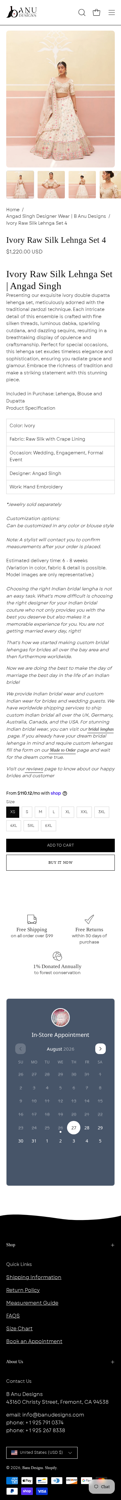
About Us (14, 1361)
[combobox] (60, 348)
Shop (10, 1244)
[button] (81, 12)
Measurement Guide (32, 1303)
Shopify (51, 1468)
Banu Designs (32, 1468)
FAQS (13, 1315)
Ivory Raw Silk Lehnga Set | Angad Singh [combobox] (59, 280)
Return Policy (23, 1290)
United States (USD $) (41, 1452)
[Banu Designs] (21, 12)
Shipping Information (33, 1277)
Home (13, 210)
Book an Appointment (34, 1341)
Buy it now (60, 862)
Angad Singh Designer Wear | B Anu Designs (56, 216)
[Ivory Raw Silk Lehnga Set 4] (20, 185)
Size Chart (19, 1328)
